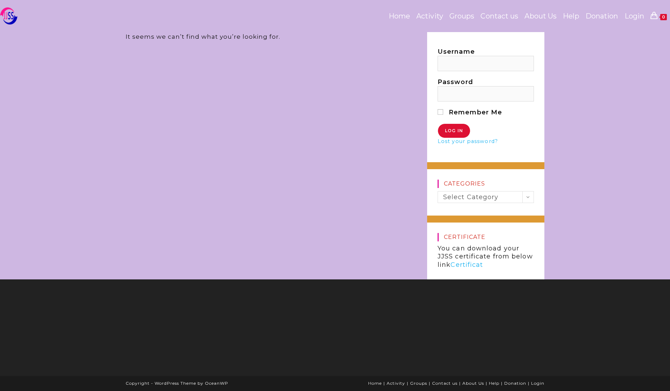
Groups (418, 383)
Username (456, 51)
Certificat (467, 265)
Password (455, 82)
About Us (473, 383)
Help (494, 383)
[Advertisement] (183, 330)
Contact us (444, 383)
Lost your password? (468, 141)
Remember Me (474, 112)
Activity (396, 383)
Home (375, 383)
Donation (515, 383)
